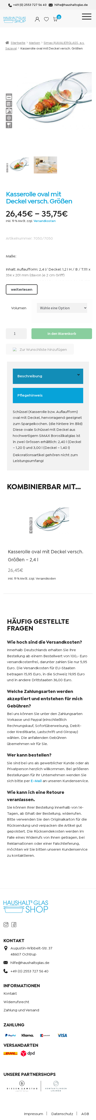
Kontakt (10, 993)
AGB (85, 1113)
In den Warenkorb (62, 333)
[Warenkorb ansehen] (55, 19)
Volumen (18, 307)
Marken (34, 42)
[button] (40, 349)
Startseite (18, 42)
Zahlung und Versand (21, 1009)
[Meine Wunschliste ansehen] (46, 19)
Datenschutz (62, 1113)
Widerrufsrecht (16, 1001)
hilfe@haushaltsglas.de (71, 4)
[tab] (48, 376)
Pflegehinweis (30, 395)
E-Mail (36, 780)
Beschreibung (29, 375)
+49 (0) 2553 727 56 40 (30, 4)
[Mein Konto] (37, 19)
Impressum (33, 1113)
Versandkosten (45, 220)
